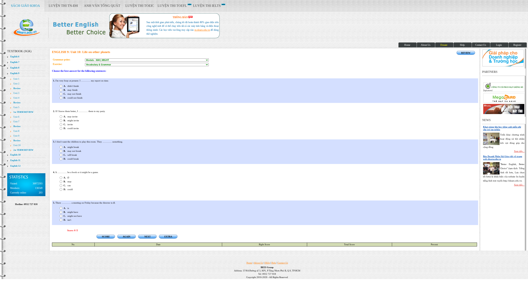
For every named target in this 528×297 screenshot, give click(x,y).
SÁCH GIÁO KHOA (25, 5)
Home (249, 263)
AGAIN (126, 236)
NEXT (147, 236)
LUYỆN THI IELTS (207, 5)
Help (273, 263)
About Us (258, 263)
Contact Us (283, 263)
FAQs (267, 263)
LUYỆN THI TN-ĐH (63, 5)
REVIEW (465, 53)
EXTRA (168, 236)
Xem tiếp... (519, 151)
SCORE (106, 236)
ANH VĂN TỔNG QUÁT (102, 5)
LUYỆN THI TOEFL (173, 5)
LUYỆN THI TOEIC (139, 5)
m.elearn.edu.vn (202, 29)
